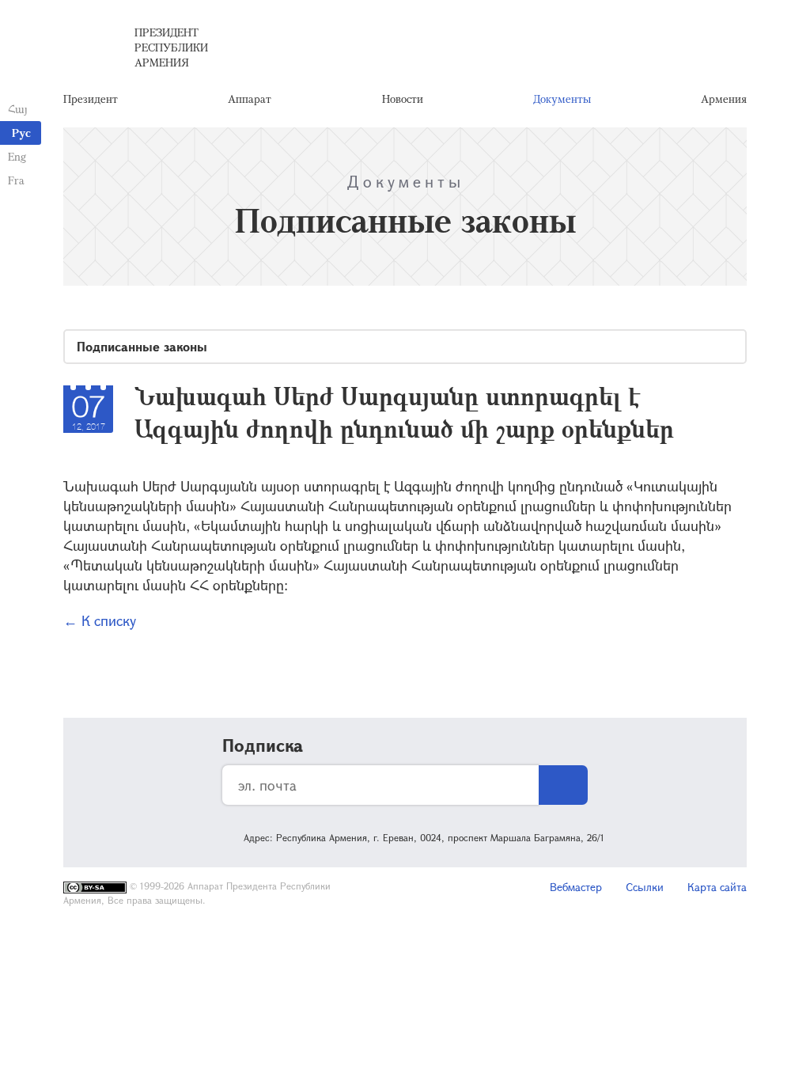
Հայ (18, 108)
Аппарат (249, 98)
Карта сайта (717, 886)
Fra (16, 180)
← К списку (99, 620)
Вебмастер (576, 886)
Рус (21, 132)
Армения (724, 98)
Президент (90, 98)
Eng (17, 156)
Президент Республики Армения (171, 47)
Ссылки (645, 886)
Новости (402, 98)
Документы (562, 98)
